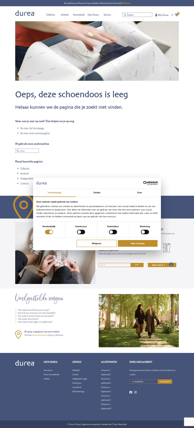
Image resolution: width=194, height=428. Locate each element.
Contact (24, 183)
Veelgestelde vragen (31, 178)
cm (136, 264)
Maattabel (76, 370)
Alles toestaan (138, 243)
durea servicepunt (40, 335)
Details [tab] (97, 192)
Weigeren (96, 243)
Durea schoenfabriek (51, 374)
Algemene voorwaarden (91, 424)
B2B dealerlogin (78, 391)
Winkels (24, 173)
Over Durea (48, 370)
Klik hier (126, 3)
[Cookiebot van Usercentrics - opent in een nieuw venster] (145, 183)
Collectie (24, 168)
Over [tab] (139, 192)
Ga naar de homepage (32, 128)
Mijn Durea (162, 14)
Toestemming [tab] (54, 192)
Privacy (78, 424)
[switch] (81, 232)
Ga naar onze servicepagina (35, 133)
